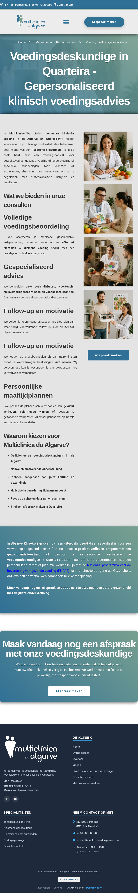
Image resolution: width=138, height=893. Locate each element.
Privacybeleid (43, 887)
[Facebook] (7, 799)
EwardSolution (94, 887)
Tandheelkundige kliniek (17, 821)
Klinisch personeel (83, 777)
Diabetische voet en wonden (20, 834)
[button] (66, 22)
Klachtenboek (69, 879)
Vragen (77, 765)
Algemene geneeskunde (18, 828)
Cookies (58, 887)
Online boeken (81, 752)
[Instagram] (15, 799)
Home (76, 746)
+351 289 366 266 (87, 833)
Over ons (78, 759)
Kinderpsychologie (14, 840)
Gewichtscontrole (14, 846)
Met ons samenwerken (86, 783)
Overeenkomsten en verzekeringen (93, 771)
